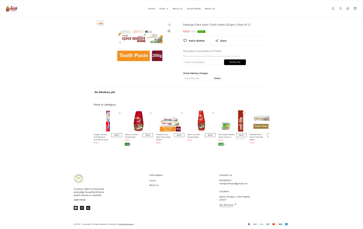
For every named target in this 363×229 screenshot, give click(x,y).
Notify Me (235, 62)
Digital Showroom (126, 224)
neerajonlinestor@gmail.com (233, 183)
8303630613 (225, 180)
